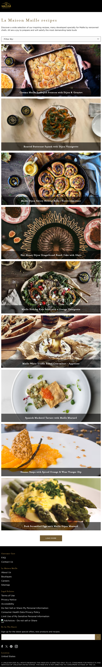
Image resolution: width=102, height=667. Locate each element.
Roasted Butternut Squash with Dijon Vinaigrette (51, 146)
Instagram (16, 646)
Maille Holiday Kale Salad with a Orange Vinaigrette (51, 309)
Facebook (2, 646)
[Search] (9, 6)
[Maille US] (6, 6)
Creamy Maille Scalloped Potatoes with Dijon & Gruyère (51, 92)
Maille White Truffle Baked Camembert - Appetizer (51, 363)
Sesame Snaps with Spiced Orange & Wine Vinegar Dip (51, 472)
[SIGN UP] (98, 637)
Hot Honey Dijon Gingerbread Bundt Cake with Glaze (51, 255)
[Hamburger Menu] (3, 6)
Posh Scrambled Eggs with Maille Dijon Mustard (51, 526)
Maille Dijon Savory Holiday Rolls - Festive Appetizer (51, 201)
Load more (51, 538)
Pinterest (11, 646)
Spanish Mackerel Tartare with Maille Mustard (51, 418)
